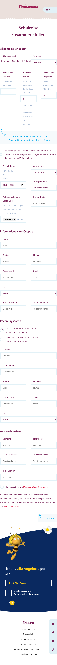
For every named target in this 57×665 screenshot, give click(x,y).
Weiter (50, 518)
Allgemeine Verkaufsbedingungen (28, 649)
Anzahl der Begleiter (48, 74)
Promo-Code (39, 196)
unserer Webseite (11, 506)
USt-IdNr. (7, 349)
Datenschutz (28, 634)
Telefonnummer (40, 302)
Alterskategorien (10, 56)
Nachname (38, 438)
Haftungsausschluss (28, 639)
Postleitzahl (8, 270)
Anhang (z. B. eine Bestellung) (11, 198)
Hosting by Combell (28, 654)
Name (5, 238)
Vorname (7, 438)
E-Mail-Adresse (10, 302)
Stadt (35, 270)
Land (5, 287)
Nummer (37, 255)
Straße (6, 255)
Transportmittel (40, 181)
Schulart (37, 56)
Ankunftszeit (39, 166)
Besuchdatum (9, 166)
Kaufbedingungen (28, 644)
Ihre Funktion (9, 470)
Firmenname (8, 365)
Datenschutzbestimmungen (36, 486)
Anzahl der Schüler (8, 74)
